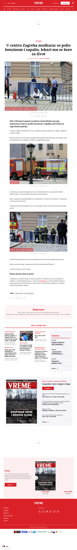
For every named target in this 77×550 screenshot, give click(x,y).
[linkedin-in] (58, 511)
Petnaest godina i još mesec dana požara (57, 362)
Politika (9, 9)
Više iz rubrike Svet (38, 325)
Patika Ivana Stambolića (50, 404)
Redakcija (6, 508)
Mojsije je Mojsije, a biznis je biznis (54, 410)
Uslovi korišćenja (8, 515)
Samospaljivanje (29, 293)
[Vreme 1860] (21, 402)
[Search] (5, 3)
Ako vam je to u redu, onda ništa (53, 397)
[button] (36, 478)
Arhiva (62, 9)
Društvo (22, 9)
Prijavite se (56, 3)
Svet (28, 9)
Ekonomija (16, 9)
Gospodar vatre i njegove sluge (56, 384)
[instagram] (51, 511)
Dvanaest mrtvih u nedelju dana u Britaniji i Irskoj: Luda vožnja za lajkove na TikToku (41, 355)
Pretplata (65, 3)
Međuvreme (22, 314)
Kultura (33, 9)
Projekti (6, 520)
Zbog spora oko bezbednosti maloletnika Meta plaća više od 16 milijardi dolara (11, 353)
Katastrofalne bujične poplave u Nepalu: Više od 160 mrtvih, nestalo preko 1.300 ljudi (11, 337)
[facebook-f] (39, 511)
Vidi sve (54, 368)
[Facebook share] (32, 116)
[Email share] (38, 116)
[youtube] (47, 511)
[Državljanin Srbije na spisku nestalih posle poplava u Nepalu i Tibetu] (26, 336)
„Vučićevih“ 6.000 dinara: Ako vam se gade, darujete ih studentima (58, 353)
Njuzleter (68, 9)
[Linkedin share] (45, 116)
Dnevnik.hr (43, 281)
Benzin (22, 293)
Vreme (34, 527)
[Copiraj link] (42, 116)
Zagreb (17, 293)
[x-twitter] (43, 511)
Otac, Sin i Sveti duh (40, 336)
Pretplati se (48, 388)
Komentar (44, 9)
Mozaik (38, 9)
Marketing (6, 513)
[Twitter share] (35, 116)
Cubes (46, 527)
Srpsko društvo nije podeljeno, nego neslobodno (58, 343)
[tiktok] (54, 511)
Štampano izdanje (54, 9)
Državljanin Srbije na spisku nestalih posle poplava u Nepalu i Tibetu (26, 347)
